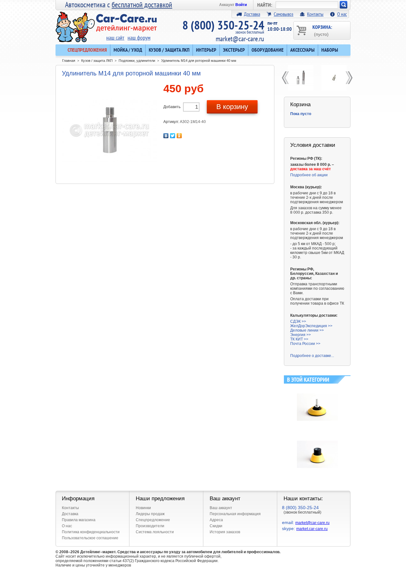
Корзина (300, 104)
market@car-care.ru (240, 38)
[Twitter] (172, 136)
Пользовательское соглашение (90, 538)
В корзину (232, 107)
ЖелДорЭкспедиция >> (311, 326)
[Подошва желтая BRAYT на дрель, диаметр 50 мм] (317, 389)
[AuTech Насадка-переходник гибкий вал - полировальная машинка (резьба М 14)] (333, 77)
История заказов (225, 532)
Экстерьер (234, 50)
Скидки (216, 526)
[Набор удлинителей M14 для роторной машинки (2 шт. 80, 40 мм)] (300, 77)
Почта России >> (305, 343)
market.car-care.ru (312, 529)
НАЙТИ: (264, 5)
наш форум (139, 37)
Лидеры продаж (150, 514)
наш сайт (115, 37)
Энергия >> (300, 335)
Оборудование (268, 50)
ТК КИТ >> (299, 339)
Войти (241, 5)
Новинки (143, 508)
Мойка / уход (128, 50)
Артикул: (171, 122)
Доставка (252, 14)
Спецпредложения (87, 50)
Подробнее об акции (309, 175)
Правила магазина (78, 520)
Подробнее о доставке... (312, 355)
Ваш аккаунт (221, 508)
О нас (342, 14)
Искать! (343, 5)
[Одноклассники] (179, 136)
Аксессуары (302, 50)
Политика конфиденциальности (91, 532)
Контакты (315, 14)
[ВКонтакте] (166, 136)
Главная (68, 60)
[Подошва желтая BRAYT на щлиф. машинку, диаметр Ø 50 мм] (317, 436)
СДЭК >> (298, 321)
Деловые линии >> (307, 330)
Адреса (216, 520)
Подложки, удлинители (137, 60)
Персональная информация (235, 514)
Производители (150, 526)
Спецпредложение (153, 520)
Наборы (329, 50)
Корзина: (322, 30)
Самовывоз (283, 14)
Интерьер (206, 50)
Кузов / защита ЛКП (169, 50)
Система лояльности (155, 532)
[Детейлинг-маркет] (106, 22)
